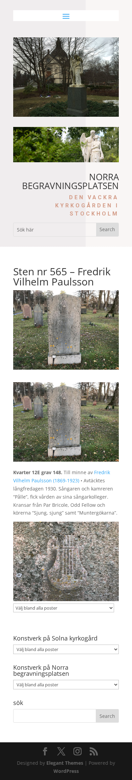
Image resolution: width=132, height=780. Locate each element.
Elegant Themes (64, 763)
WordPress (66, 771)
